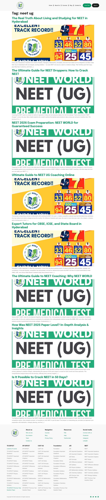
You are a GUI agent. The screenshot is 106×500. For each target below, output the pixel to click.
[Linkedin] (98, 497)
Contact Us (78, 5)
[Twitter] (93, 497)
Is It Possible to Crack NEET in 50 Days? (40, 377)
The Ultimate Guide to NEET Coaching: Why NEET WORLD (52, 276)
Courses (64, 5)
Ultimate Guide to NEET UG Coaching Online (43, 175)
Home (50, 5)
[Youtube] (96, 497)
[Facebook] (91, 497)
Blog (71, 5)
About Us (57, 5)
